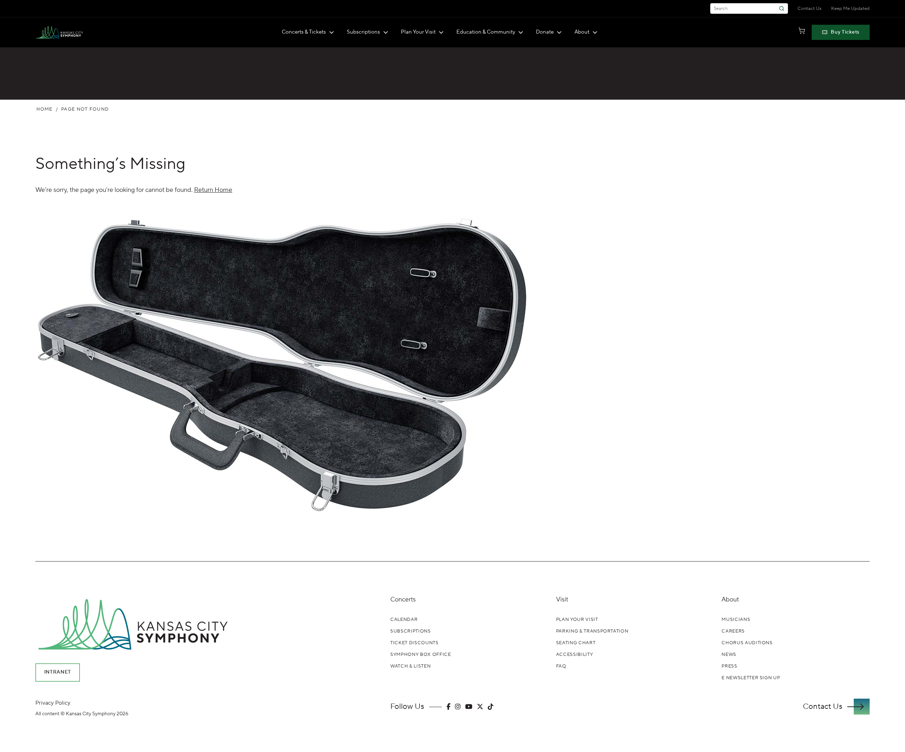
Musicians (736, 619)
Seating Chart (575, 643)
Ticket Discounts (414, 643)
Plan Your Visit (418, 32)
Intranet (57, 672)
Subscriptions (363, 32)
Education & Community (485, 32)
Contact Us (810, 8)
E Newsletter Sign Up (751, 678)
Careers (733, 631)
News (729, 654)
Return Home (213, 190)
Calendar (404, 619)
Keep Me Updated (850, 8)
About (581, 32)
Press (729, 666)
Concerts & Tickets (304, 32)
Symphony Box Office (420, 654)
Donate (545, 32)
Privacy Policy (52, 702)
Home (44, 109)
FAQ (561, 666)
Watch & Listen (410, 666)
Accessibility (574, 654)
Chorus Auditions (747, 643)
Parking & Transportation (592, 631)
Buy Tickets (845, 32)
